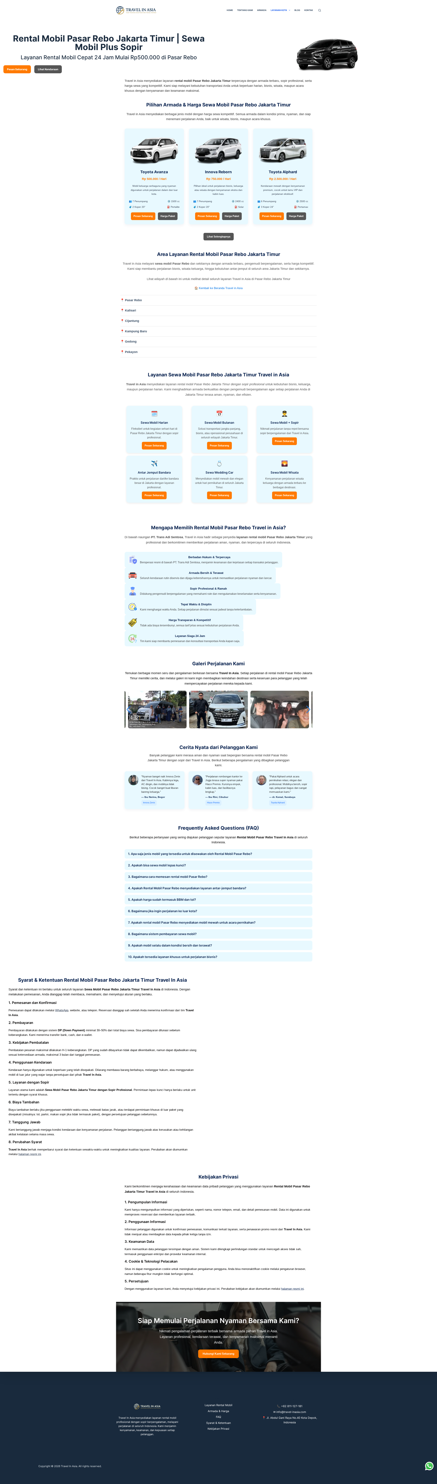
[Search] (319, 10)
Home (230, 10)
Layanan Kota (279, 10)
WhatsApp (61, 1010)
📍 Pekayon (129, 352)
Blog (297, 10)
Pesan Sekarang (143, 216)
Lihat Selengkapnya (218, 236)
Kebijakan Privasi (218, 1428)
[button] (308, 709)
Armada (261, 10)
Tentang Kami (245, 10)
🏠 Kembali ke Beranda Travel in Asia (218, 288)
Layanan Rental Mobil (218, 1405)
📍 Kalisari (128, 310)
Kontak (308, 10)
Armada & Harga (218, 1411)
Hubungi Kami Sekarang (218, 1353)
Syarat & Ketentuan (218, 1423)
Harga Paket (167, 216)
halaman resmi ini (29, 1154)
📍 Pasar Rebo (131, 300)
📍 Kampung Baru (133, 331)
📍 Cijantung (129, 321)
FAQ (218, 1417)
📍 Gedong (128, 341)
